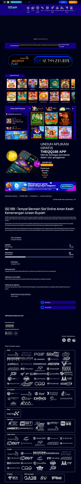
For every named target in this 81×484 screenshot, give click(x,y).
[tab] (37, 108)
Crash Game (52, 11)
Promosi (71, 10)
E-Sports (62, 10)
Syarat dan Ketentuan (46, 196)
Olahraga (47, 10)
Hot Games (28, 11)
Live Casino (37, 11)
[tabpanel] (40, 28)
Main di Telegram (17, 2)
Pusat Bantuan (34, 196)
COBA (38, 116)
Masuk (63, 2)
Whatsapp (47, 302)
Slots (32, 10)
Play (14, 64)
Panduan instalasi (47, 165)
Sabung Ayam (67, 11)
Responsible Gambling (11, 196)
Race (42, 10)
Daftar (73, 2)
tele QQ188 (48, 307)
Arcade (57, 10)
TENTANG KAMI (23, 196)
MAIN (12, 83)
